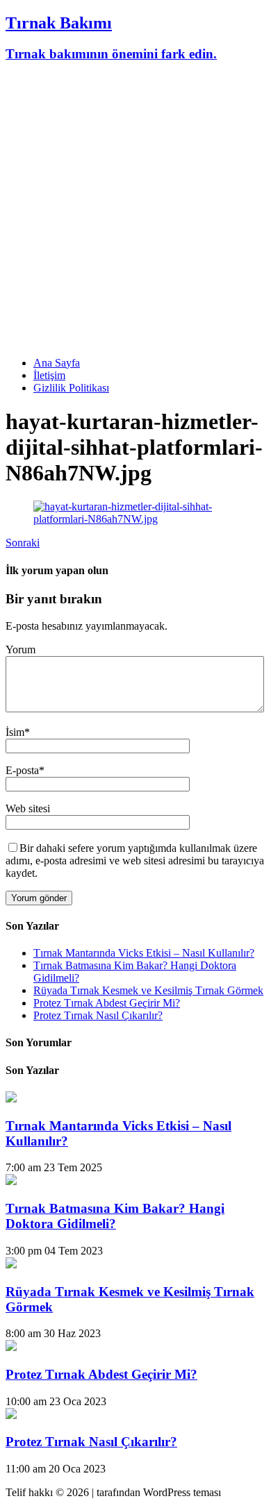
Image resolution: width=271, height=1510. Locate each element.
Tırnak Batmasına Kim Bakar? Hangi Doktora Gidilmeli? (115, 1216)
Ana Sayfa (56, 363)
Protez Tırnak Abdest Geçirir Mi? (106, 1003)
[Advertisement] (135, 210)
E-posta (22, 770)
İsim (15, 732)
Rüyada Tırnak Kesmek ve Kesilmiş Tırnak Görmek (148, 990)
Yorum (20, 649)
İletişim (49, 375)
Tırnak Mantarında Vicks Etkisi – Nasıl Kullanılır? (143, 953)
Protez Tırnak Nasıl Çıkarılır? (98, 1015)
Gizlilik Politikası (71, 388)
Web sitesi (28, 808)
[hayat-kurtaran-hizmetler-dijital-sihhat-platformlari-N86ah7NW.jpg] (135, 519)
